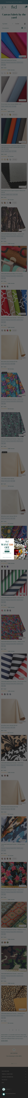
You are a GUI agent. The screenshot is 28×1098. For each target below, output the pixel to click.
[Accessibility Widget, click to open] (3, 1089)
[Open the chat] (3, 1094)
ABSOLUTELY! (7, 551)
